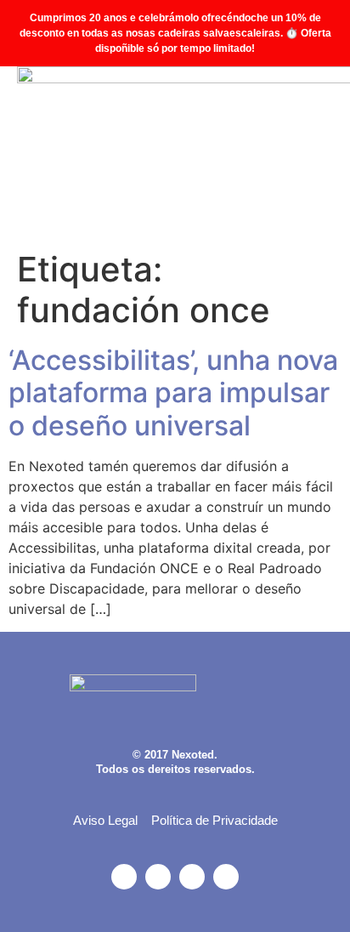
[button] (317, 154)
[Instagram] (124, 876)
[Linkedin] (226, 876)
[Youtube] (192, 876)
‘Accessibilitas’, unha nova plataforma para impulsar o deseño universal (173, 393)
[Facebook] (158, 876)
